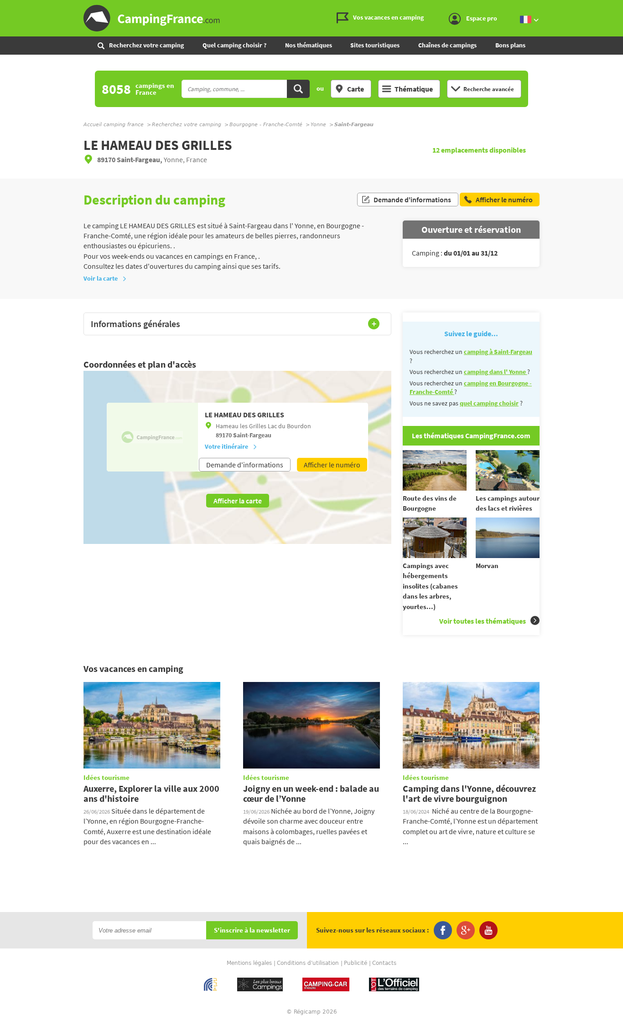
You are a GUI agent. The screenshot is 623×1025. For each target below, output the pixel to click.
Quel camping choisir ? (234, 45)
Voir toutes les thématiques (482, 620)
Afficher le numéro (332, 464)
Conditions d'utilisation (308, 963)
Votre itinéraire (226, 446)
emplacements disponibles (479, 149)
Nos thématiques (308, 45)
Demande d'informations (412, 199)
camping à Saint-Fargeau (498, 352)
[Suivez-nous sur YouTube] (488, 930)
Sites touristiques (375, 45)
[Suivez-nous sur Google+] (466, 930)
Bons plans (510, 45)
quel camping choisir (489, 403)
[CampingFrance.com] (311, 18)
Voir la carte (100, 278)
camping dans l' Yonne (495, 372)
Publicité (355, 963)
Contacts (384, 963)
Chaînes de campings (447, 45)
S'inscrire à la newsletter (252, 930)
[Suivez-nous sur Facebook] (443, 930)
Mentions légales (249, 963)
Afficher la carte (237, 500)
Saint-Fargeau (252, 435)
